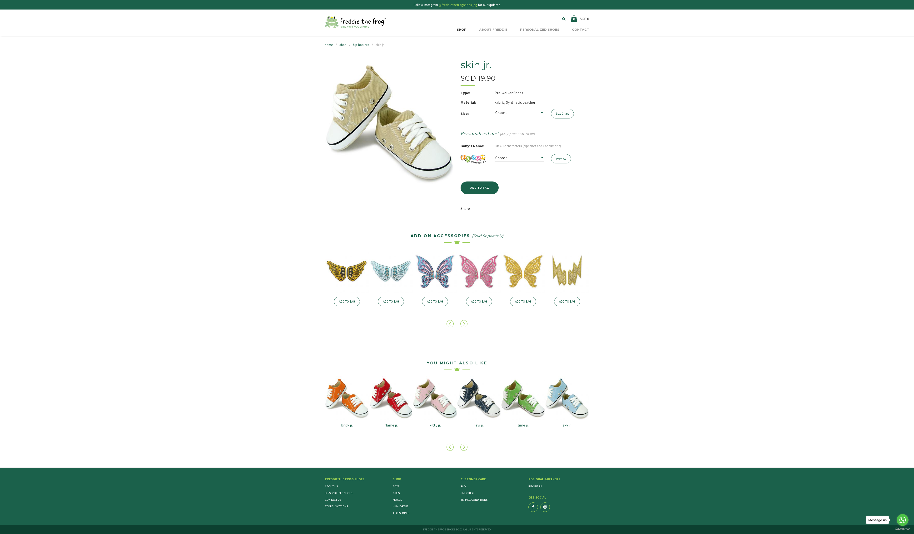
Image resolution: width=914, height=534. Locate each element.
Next (464, 323)
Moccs (397, 499)
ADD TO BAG (347, 301)
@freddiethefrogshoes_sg (458, 5)
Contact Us (333, 499)
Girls (396, 493)
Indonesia (535, 486)
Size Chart (562, 114)
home (329, 45)
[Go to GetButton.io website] (902, 529)
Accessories (401, 513)
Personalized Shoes (338, 493)
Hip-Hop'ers (400, 506)
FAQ (463, 486)
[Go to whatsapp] (903, 520)
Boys (396, 486)
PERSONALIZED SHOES (539, 29)
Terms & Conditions (474, 499)
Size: (465, 113)
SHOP (462, 29)
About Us (331, 486)
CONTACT (580, 29)
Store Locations (336, 506)
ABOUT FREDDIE (493, 29)
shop (343, 45)
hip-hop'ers (361, 45)
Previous (451, 323)
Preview (561, 159)
